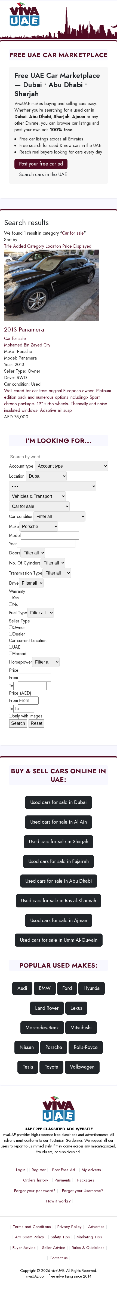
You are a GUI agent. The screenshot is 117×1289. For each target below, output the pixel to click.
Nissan (27, 1047)
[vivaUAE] (46, 14)
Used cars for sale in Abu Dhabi (58, 881)
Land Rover (47, 1008)
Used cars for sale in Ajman (58, 920)
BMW (45, 988)
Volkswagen (82, 1066)
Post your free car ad (41, 163)
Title (8, 246)
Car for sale (73, 233)
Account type (21, 466)
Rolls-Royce (86, 1047)
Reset (36, 723)
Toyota (51, 1066)
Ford (67, 988)
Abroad (19, 653)
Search (18, 723)
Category (36, 246)
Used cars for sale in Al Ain (58, 821)
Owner (19, 627)
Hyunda (92, 988)
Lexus (76, 1008)
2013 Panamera (24, 329)
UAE (16, 647)
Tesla (28, 1066)
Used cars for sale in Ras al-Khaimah (58, 900)
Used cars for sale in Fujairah (58, 861)
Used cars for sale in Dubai (58, 802)
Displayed (82, 246)
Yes (16, 598)
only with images (27, 716)
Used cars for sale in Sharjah (58, 841)
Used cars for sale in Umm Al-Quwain (58, 940)
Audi (22, 988)
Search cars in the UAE (43, 174)
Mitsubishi (81, 1027)
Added (20, 246)
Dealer (19, 634)
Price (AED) (20, 693)
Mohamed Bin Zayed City (27, 345)
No (16, 604)
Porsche (53, 1047)
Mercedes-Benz (42, 1027)
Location (53, 246)
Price (67, 246)
